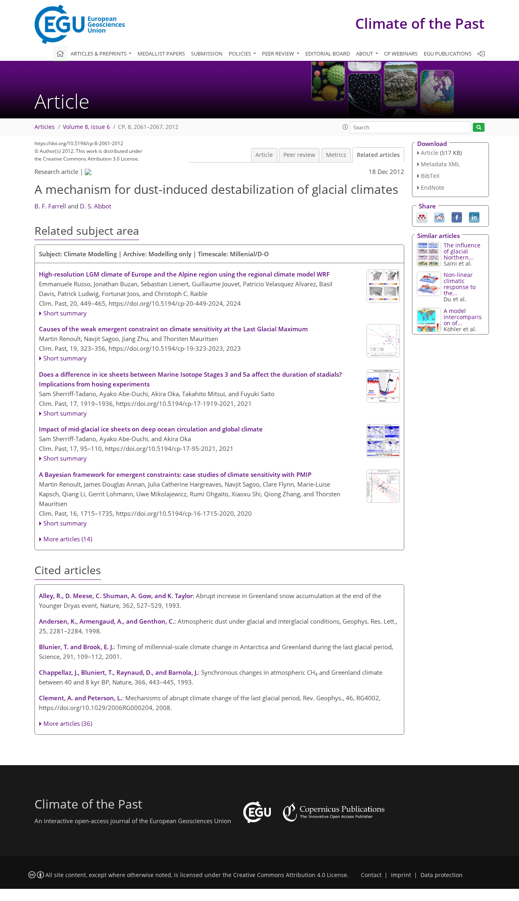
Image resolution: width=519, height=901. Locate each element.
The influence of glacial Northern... (462, 251)
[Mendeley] (421, 216)
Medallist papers (161, 53)
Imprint (401, 875)
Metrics (336, 155)
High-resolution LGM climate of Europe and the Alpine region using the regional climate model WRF (184, 274)
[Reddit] (439, 216)
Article (264, 155)
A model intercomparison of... (463, 317)
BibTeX (430, 176)
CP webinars (401, 53)
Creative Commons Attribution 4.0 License (290, 875)
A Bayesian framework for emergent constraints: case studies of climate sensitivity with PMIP (175, 474)
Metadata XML (440, 164)
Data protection (441, 875)
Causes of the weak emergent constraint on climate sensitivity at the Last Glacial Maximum (173, 329)
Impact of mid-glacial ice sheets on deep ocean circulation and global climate (151, 429)
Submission (207, 53)
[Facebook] (456, 216)
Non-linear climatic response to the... (460, 284)
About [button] (365, 53)
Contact (371, 875)
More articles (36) (67, 723)
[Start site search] (479, 127)
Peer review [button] (278, 53)
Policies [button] (240, 53)
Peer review (299, 155)
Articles (44, 127)
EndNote (432, 187)
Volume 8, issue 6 (86, 127)
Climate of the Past (420, 23)
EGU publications (448, 53)
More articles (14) (67, 539)
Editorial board (327, 53)
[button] (345, 127)
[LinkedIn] (474, 216)
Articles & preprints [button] (99, 53)
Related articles (378, 155)
